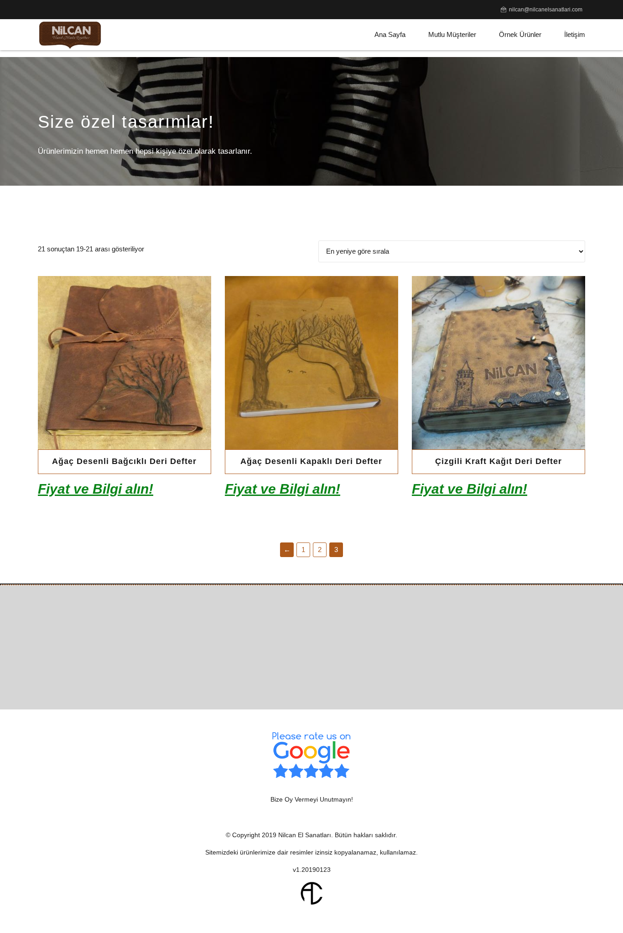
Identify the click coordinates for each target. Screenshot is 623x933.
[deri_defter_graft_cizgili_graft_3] (498, 362)
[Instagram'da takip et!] (329, 676)
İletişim (574, 34)
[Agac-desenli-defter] (311, 362)
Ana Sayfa (389, 34)
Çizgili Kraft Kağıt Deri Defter (498, 461)
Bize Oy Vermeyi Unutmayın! (311, 799)
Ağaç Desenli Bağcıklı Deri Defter (124, 461)
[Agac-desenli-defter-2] (124, 362)
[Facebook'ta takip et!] (294, 676)
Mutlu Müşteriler (452, 34)
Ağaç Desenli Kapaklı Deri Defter (311, 461)
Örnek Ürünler (520, 34)
